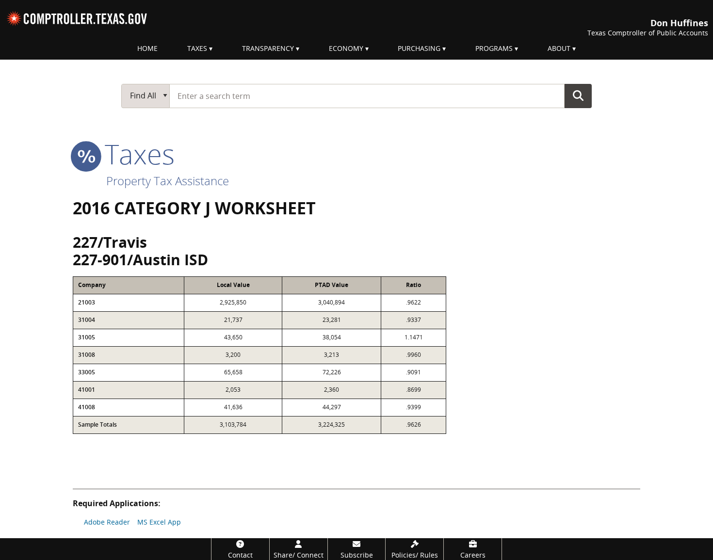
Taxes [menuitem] (197, 48)
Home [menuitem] (147, 48)
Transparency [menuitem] (268, 48)
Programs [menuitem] (494, 48)
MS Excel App (159, 522)
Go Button (578, 95)
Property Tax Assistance (167, 181)
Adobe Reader (107, 522)
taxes (136, 153)
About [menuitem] (559, 48)
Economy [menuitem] (346, 48)
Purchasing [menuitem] (419, 48)
